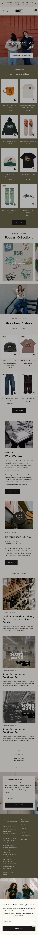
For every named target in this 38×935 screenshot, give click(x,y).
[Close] (34, 881)
